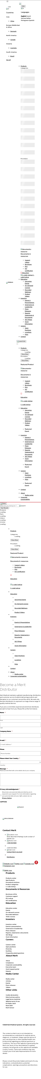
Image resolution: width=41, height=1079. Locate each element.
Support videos (27, 261)
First (1, 720)
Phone (2, 749)
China (12, 21)
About (23, 493)
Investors (24, 298)
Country (2, 765)
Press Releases (28, 310)
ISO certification (29, 269)
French (28, 16)
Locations (28, 332)
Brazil (12, 56)
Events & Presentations (29, 301)
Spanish (31, 20)
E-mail (3, 740)
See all (8, 60)
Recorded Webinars (28, 291)
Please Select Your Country (10, 758)
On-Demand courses (29, 286)
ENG (23, 6)
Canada (12, 39)
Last (1, 728)
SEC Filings (28, 319)
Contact (23, 336)
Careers (23, 326)
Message (3, 769)
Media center (29, 495)
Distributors (11, 857)
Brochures (28, 264)
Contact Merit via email (14, 852)
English (23, 16)
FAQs (26, 334)
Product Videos (27, 295)
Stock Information (29, 323)
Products (24, 66)
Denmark (13, 31)
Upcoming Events (28, 282)
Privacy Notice (7, 798)
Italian (29, 18)
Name (2, 712)
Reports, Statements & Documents (29, 315)
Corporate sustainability (25, 498)
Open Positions (28, 329)
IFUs (26, 266)
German (23, 18)
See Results (4, 508)
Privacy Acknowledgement (10, 789)
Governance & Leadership (29, 306)
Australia (13, 48)
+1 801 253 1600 (11, 843)
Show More (24, 354)
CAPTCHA (3, 802)
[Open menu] (7, 1)
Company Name (6, 731)
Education (24, 279)
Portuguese (25, 20)
